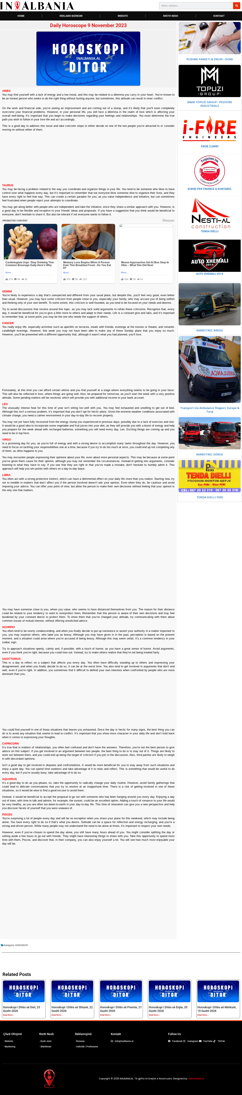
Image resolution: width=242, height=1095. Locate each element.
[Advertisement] (88, 157)
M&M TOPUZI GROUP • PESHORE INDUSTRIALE (209, 104)
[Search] (236, 5)
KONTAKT (219, 15)
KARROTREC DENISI (209, 454)
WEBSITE (123, 15)
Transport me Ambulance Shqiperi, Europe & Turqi (209, 409)
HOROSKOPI (21, 945)
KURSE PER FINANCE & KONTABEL (210, 189)
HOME (20, 15)
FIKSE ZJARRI (209, 146)
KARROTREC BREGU (209, 330)
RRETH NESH (170, 15)
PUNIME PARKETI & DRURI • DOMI (209, 59)
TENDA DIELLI (209, 231)
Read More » (8, 1015)
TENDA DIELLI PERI (210, 497)
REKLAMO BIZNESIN (71, 15)
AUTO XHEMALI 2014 (209, 273)
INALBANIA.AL (196, 1078)
